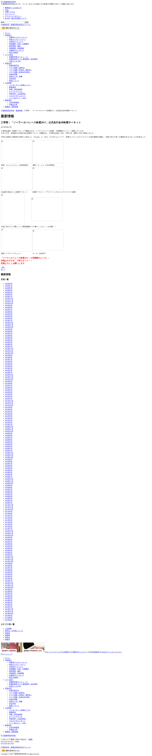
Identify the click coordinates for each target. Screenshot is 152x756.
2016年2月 (8, 552)
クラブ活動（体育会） (17, 68)
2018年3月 (8, 498)
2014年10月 (9, 587)
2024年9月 (8, 329)
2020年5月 (8, 442)
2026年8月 (8, 283)
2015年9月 (8, 563)
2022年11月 (9, 377)
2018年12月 (9, 479)
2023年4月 (8, 366)
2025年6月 (8, 312)
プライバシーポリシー (13, 16)
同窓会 (7, 637)
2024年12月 (9, 323)
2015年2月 (8, 578)
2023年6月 (8, 362)
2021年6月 (8, 414)
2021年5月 (8, 416)
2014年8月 (8, 591)
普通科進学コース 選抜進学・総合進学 (23, 59)
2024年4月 (8, 340)
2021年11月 (9, 403)
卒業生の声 (13, 104)
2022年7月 (8, 385)
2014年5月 (8, 598)
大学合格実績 (14, 102)
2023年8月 (8, 357)
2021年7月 (8, 411)
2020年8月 (8, 435)
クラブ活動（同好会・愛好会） (20, 70)
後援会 (7, 639)
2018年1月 (8, 503)
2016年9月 (8, 537)
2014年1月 (8, 607)
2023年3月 (8, 368)
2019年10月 (9, 457)
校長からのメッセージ (17, 39)
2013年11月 (9, 611)
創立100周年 (13, 52)
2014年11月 (9, 585)
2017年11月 (9, 507)
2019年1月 (8, 477)
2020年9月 (8, 433)
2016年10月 (9, 535)
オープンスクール (15, 91)
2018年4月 (8, 496)
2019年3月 (8, 472)
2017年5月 (8, 520)
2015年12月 (9, 557)
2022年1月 (8, 398)
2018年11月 (9, 481)
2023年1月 (8, 372)
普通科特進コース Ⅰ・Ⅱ (18, 57)
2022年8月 (8, 383)
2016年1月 (8, 555)
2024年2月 (8, 344)
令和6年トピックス (16, 42)
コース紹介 (9, 55)
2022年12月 (9, 375)
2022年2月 (8, 396)
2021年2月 (8, 422)
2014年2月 (8, 605)
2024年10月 (9, 327)
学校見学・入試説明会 (17, 94)
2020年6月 (8, 440)
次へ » (3, 269)
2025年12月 (9, 299)
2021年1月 (8, 424)
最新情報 (19, 110)
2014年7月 (8, 594)
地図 (30, 739)
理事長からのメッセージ (18, 37)
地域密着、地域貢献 (16, 48)
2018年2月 (8, 500)
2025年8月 (8, 307)
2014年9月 (8, 589)
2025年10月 (9, 303)
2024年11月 (9, 325)
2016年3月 (8, 550)
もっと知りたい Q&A (17, 98)
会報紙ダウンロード (16, 50)
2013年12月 (9, 609)
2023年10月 (9, 353)
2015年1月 (8, 581)
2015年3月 (8, 576)
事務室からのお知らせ (13, 8)
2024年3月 (8, 342)
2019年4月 (8, 470)
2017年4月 (8, 522)
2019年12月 (9, 453)
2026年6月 (8, 288)
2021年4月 (8, 418)
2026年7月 (8, 286)
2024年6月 (8, 336)
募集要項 (12, 87)
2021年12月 (9, 401)
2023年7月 (8, 359)
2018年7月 (8, 490)
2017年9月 (8, 511)
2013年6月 (8, 620)
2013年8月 (8, 618)
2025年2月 (8, 318)
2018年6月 (8, 492)
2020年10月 (9, 431)
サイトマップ (10, 14)
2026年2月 (8, 294)
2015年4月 (8, 574)
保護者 (7, 635)
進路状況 (8, 100)
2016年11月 (9, 533)
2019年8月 (8, 461)
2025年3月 (8, 316)
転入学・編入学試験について (15, 18)
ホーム (7, 33)
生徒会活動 (13, 74)
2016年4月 (8, 548)
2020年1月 (8, 450)
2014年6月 (8, 596)
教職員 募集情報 (11, 107)
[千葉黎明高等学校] (8, 2)
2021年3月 (8, 420)
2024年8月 (8, 331)
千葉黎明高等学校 (7, 110)
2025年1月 (8, 320)
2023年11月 (9, 351)
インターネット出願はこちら (20, 85)
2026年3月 (8, 292)
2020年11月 (9, 429)
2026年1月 (8, 296)
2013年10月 (9, 613)
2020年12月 (9, 427)
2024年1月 (8, 346)
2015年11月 (9, 559)
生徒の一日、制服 (15, 76)
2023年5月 (8, 364)
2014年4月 (8, 600)
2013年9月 (8, 615)
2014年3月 (8, 602)
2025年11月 (9, 301)
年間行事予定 (14, 65)
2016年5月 (8, 546)
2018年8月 (8, 487)
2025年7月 (8, 309)
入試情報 (8, 83)
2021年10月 (9, 405)
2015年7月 (8, 568)
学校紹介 (8, 35)
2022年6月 (8, 388)
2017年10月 (9, 509)
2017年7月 (8, 516)
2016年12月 (9, 531)
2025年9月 (8, 305)
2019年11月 (9, 455)
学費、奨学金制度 (15, 89)
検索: (3, 22)
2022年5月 (8, 390)
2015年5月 (8, 572)
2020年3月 (8, 446)
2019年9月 (8, 459)
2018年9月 (8, 485)
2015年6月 (8, 570)
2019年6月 (8, 466)
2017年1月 (8, 529)
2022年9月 (8, 381)
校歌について (14, 81)
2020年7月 (8, 437)
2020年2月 (8, 448)
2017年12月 (9, 505)
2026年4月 (8, 290)
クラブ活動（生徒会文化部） (20, 72)
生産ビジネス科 (15, 61)
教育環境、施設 (15, 46)
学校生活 (8, 63)
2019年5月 (8, 468)
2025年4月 (8, 314)
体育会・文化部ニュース (14, 631)
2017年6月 (8, 518)
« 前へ (3, 267)
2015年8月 (8, 565)
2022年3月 (8, 394)
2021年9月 (8, 407)
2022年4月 (8, 392)
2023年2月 (8, 370)
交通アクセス (10, 12)
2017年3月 (8, 524)
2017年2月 (8, 526)
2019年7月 (8, 464)
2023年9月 (8, 355)
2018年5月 (8, 494)
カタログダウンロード (17, 96)
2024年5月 (8, 338)
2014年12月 (9, 583)
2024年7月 (8, 333)
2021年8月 (8, 409)
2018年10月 (9, 483)
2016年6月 (8, 544)
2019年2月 (8, 474)
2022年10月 (9, 379)
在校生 (7, 633)
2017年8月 (8, 513)
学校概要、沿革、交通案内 (19, 44)
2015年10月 (9, 561)
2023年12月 (9, 349)
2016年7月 (8, 542)
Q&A (7, 10)
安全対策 (12, 78)
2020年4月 (8, 444)
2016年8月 (8, 539)
